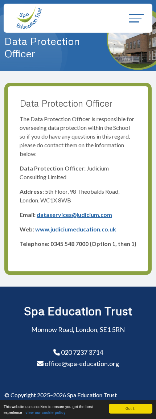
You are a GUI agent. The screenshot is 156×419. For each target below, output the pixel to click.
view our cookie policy (45, 412)
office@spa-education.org (82, 363)
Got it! (131, 408)
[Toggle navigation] (136, 18)
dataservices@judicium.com (74, 214)
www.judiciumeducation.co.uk (75, 229)
